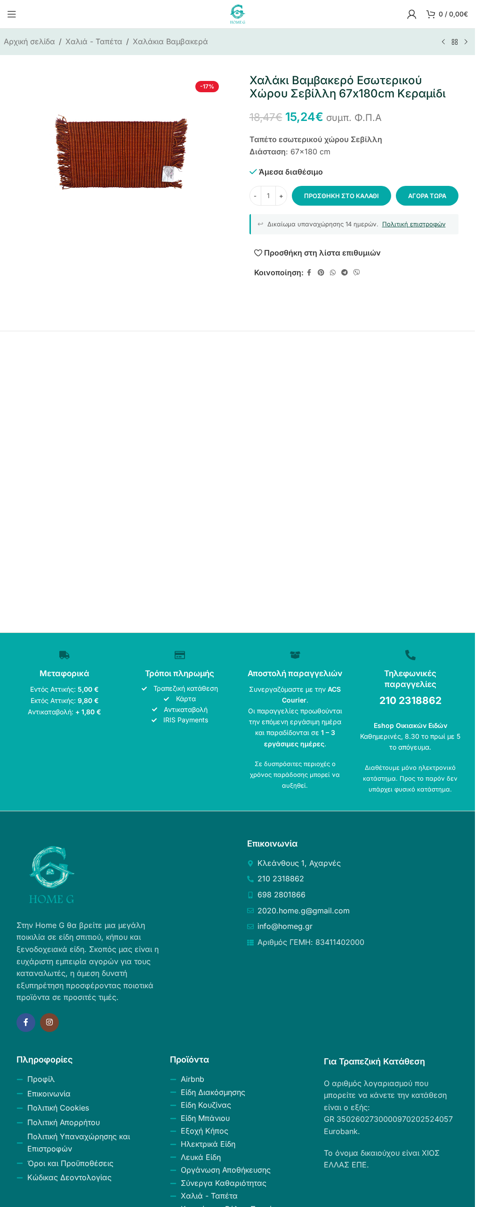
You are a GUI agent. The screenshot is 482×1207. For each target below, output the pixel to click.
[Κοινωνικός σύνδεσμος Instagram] (49, 1022)
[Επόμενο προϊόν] (466, 42)
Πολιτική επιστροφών (414, 224)
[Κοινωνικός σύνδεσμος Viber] (357, 272)
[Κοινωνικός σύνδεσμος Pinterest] (321, 272)
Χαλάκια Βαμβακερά (170, 41)
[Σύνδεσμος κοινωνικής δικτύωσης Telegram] (344, 272)
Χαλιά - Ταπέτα (93, 41)
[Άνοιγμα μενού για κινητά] (11, 14)
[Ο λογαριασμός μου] (411, 14)
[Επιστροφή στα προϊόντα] (454, 42)
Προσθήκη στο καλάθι (341, 196)
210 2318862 (410, 700)
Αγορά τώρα (427, 196)
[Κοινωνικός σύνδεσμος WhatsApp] (332, 272)
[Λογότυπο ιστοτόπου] (237, 13)
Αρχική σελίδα (29, 41)
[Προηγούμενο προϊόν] (443, 42)
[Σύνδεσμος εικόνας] (51, 874)
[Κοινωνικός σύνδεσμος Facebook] (309, 272)
